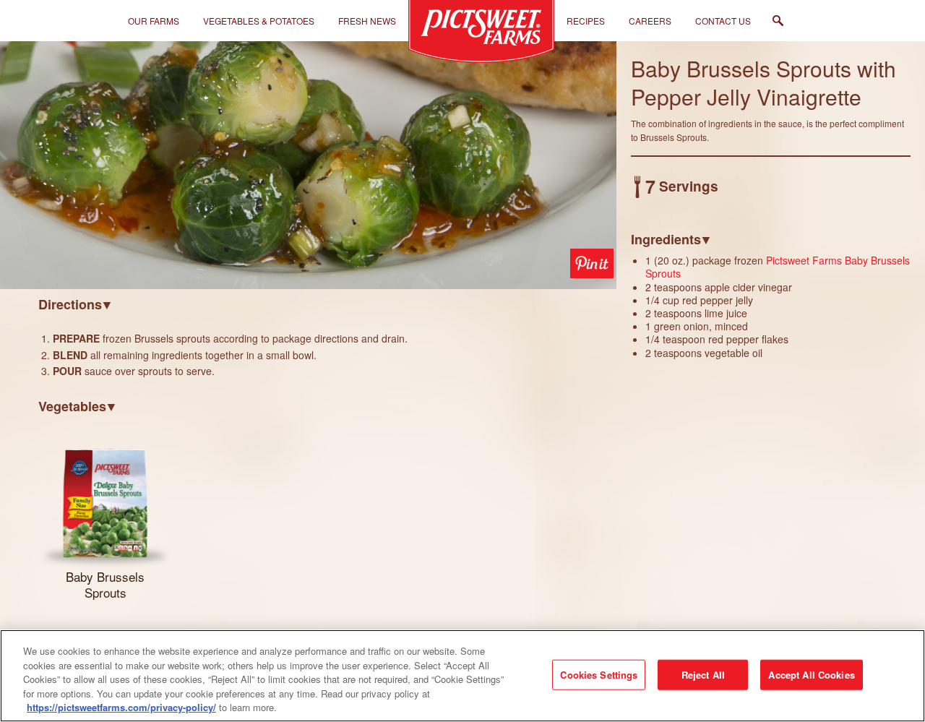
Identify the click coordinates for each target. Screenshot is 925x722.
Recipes (586, 20)
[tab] (327, 304)
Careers (650, 20)
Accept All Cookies (811, 675)
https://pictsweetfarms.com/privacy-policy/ (121, 707)
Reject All (703, 675)
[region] (462, 675)
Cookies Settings (598, 675)
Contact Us (723, 20)
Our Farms (153, 20)
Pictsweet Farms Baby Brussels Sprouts (777, 266)
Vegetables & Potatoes (258, 20)
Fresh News (367, 20)
